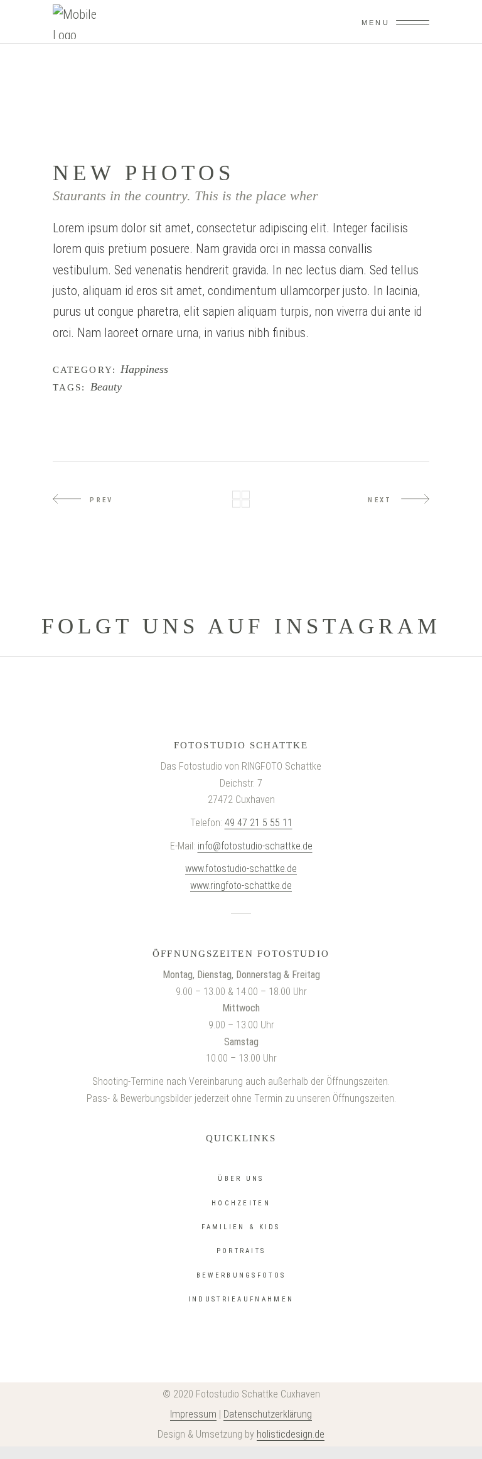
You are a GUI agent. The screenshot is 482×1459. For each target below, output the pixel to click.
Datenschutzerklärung (267, 1414)
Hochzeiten (241, 1203)
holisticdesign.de (290, 1434)
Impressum (193, 1414)
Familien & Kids (241, 1227)
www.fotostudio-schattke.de (241, 869)
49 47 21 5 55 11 (258, 823)
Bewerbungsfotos (241, 1275)
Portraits (241, 1251)
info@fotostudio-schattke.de (255, 846)
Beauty (106, 387)
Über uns (241, 1179)
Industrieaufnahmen (241, 1299)
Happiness (144, 369)
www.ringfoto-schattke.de (241, 885)
